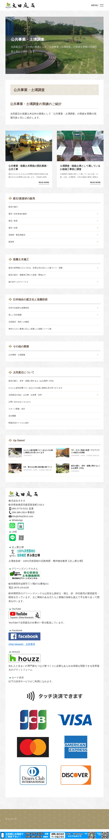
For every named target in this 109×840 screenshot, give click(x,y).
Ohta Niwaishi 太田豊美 (22, 644)
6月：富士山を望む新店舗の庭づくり (38, 467)
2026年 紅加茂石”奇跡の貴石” (90, 455)
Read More (44, 182)
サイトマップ (11, 819)
